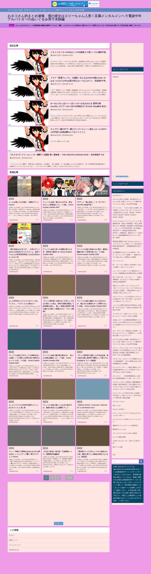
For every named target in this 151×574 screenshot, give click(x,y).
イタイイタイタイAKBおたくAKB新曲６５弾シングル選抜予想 (78, 52)
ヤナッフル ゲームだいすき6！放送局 (125, 433)
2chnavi (115, 77)
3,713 (69, 477)
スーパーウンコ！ (118, 261)
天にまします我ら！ (119, 409)
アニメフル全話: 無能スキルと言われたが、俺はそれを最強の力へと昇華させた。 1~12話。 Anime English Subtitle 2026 (92, 303)
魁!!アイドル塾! (118, 447)
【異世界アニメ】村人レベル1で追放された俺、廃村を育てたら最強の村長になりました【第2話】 (92, 454)
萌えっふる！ (117, 405)
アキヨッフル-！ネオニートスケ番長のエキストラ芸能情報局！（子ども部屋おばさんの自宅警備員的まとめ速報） (127, 361)
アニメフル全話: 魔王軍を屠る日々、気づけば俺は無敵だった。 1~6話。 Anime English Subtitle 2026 (58, 357)
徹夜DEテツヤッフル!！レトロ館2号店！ (126, 425)
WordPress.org (14, 550)
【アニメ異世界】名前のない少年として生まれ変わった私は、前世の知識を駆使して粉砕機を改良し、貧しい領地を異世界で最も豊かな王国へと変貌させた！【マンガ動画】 (58, 306)
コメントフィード (15, 545)
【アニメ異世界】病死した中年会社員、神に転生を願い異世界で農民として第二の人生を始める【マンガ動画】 (92, 357)
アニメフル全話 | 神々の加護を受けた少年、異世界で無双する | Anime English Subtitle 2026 (57, 251)
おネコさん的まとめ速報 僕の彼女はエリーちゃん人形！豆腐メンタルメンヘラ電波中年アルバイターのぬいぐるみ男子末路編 (127, 201)
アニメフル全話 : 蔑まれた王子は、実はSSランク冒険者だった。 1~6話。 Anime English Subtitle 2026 (58, 204)
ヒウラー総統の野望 (119, 437)
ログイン (12, 535)
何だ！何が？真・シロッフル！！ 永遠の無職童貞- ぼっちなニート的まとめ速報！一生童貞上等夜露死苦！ (127, 279)
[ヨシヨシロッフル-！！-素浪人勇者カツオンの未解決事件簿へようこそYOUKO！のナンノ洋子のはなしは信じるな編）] (127, 370)
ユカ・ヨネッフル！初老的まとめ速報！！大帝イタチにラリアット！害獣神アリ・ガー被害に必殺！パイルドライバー (127, 333)
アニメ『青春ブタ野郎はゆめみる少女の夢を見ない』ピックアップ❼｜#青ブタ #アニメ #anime (24, 454)
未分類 (54, 58)
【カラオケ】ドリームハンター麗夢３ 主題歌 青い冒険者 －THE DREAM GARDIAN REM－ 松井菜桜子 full (57, 155)
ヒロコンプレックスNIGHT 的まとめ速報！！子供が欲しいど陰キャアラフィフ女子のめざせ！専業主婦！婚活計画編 (127, 395)
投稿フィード (13, 540)
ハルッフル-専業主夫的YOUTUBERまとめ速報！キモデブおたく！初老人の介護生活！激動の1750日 (127, 307)
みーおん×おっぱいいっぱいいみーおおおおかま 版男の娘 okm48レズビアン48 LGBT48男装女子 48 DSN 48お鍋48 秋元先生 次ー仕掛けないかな (78, 106)
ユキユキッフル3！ (119, 401)
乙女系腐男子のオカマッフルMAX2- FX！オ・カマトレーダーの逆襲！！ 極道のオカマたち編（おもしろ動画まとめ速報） (127, 255)
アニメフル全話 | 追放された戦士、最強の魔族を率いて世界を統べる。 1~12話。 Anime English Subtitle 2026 (92, 251)
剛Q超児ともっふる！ (120, 429)
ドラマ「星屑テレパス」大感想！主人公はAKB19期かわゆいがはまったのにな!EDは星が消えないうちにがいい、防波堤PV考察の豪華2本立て (78, 81)
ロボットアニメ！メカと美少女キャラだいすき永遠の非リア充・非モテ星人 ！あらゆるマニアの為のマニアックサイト (127, 299)
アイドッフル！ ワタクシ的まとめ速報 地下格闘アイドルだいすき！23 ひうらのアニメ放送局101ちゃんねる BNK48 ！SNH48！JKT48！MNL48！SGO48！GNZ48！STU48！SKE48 (127, 212)
